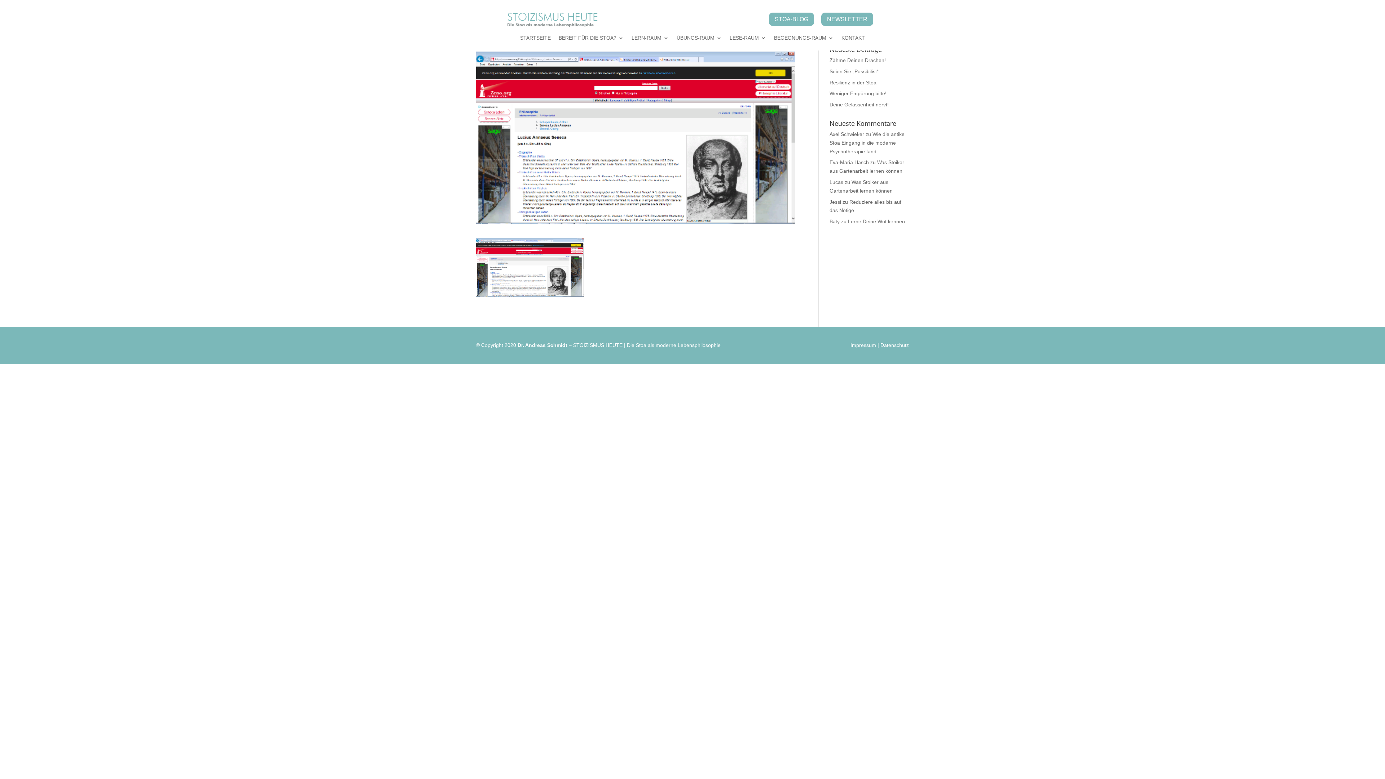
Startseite (535, 38)
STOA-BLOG (791, 19)
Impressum (863, 345)
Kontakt (853, 38)
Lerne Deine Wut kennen (876, 221)
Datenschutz (894, 345)
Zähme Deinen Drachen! (858, 60)
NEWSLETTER (847, 19)
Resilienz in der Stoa (853, 82)
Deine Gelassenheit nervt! (859, 104)
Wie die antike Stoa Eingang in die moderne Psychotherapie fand (867, 142)
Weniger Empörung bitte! (858, 93)
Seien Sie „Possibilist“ (854, 71)
